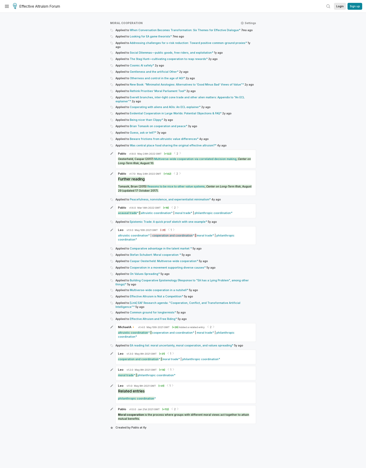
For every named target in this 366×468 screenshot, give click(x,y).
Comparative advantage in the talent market (160, 248)
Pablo (122, 153)
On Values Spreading (144, 273)
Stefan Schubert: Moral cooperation (154, 254)
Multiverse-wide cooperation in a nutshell (158, 290)
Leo (121, 230)
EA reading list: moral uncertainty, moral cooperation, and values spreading (181, 345)
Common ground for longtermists (152, 312)
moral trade (183, 213)
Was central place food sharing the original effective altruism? (172, 145)
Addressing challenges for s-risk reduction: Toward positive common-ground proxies (187, 42)
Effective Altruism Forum (39, 6)
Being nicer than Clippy (145, 119)
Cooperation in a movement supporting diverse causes (167, 267)
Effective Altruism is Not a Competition (156, 296)
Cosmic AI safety (141, 65)
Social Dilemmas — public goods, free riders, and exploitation (171, 52)
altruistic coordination (156, 213)
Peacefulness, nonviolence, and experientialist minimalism (169, 199)
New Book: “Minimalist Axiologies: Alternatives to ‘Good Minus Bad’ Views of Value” (186, 84)
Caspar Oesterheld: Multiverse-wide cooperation (163, 261)
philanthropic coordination (213, 213)
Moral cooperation (126, 23)
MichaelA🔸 (126, 327)
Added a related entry (188, 327)
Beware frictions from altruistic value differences (163, 138)
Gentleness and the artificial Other (153, 71)
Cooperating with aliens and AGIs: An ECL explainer (164, 107)
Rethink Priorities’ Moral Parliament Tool (157, 91)
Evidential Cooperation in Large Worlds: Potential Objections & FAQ (175, 113)
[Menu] (6, 6)
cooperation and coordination (172, 332)
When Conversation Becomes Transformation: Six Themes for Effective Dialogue (184, 30)
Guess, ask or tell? (142, 132)
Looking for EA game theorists (150, 36)
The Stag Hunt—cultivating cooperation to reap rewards (168, 59)
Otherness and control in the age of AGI (156, 78)
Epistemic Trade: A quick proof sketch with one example (167, 221)
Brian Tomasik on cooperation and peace (158, 126)
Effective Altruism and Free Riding (152, 318)
